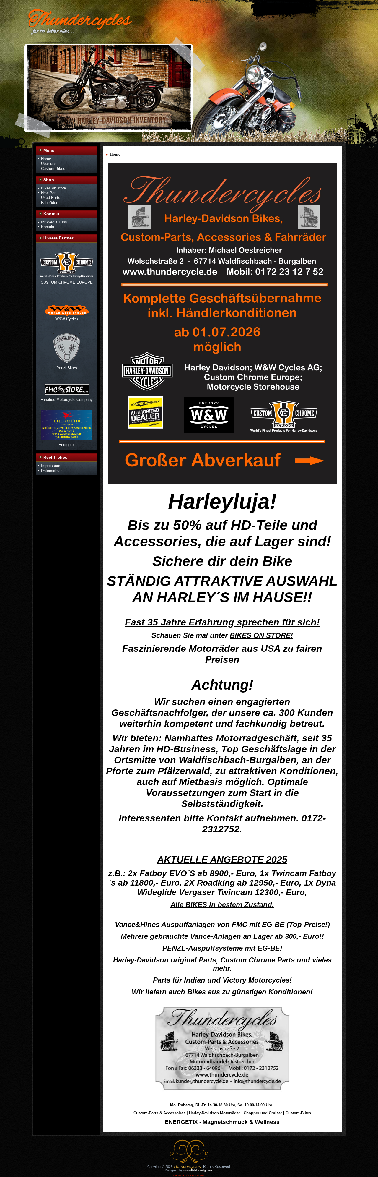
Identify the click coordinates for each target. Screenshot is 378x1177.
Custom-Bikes (53, 168)
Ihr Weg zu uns (54, 222)
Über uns (48, 163)
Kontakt (47, 227)
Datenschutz (52, 470)
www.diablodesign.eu (197, 1170)
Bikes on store (53, 188)
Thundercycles (79, 20)
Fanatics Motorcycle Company (66, 399)
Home (46, 159)
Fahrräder (49, 202)
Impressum (50, 465)
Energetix (66, 444)
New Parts (50, 193)
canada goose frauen (188, 1175)
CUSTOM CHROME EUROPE (67, 282)
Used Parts (50, 197)
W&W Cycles (66, 319)
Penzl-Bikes (66, 368)
